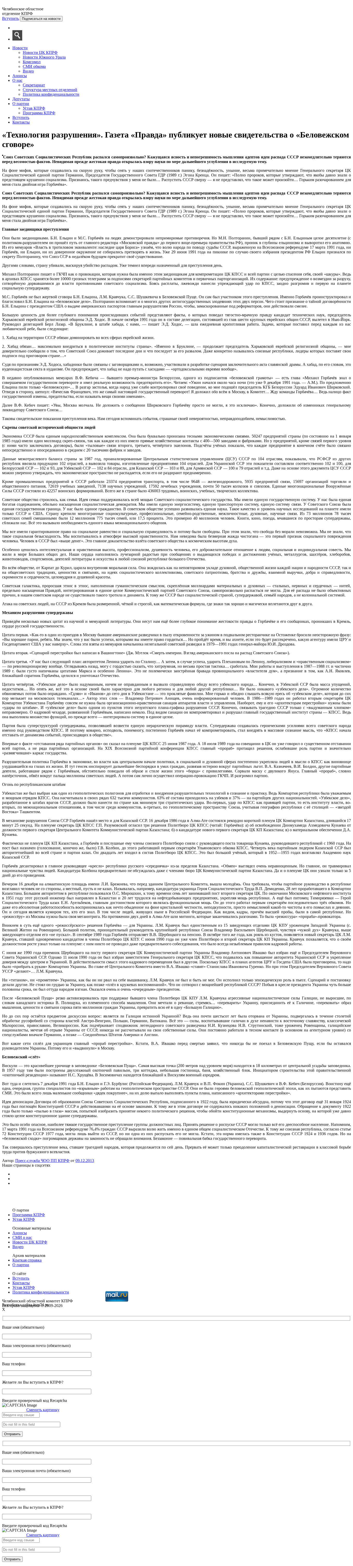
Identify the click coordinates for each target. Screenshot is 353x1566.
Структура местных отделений (50, 89)
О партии (20, 103)
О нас (17, 80)
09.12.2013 (84, 1160)
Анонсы (19, 76)
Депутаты (21, 99)
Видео (28, 71)
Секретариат (34, 85)
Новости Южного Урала (44, 57)
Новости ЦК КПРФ (40, 52)
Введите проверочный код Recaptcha (34, 1400)
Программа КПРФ (39, 113)
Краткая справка (27, 1260)
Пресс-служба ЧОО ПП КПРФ (42, 1160)
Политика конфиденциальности (51, 94)
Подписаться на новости (41, 19)
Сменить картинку (42, 1410)
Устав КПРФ (34, 108)
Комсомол (32, 62)
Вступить (10, 18)
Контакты (21, 122)
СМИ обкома (34, 66)
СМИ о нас (22, 1237)
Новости (20, 48)
